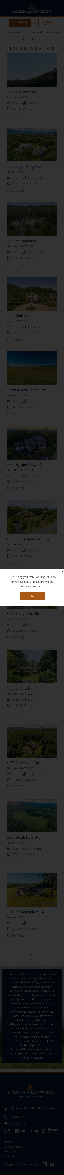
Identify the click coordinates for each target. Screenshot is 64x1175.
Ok (32, 596)
